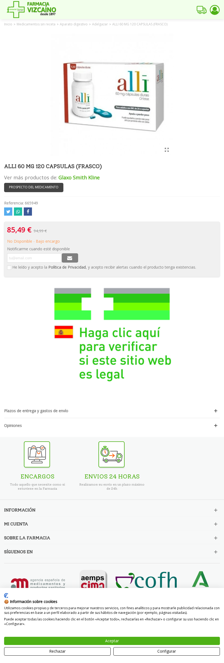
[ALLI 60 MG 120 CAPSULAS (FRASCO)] (167, 149)
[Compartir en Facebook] (28, 211)
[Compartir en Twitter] (8, 211)
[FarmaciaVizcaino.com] (31, 9)
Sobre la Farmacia (27, 537)
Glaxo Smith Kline (79, 177)
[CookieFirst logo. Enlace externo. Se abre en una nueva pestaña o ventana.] (6, 595)
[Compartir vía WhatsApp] (18, 211)
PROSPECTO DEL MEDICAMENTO (33, 187)
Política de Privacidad (67, 267)
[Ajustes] (215, 9)
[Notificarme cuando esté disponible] (70, 258)
